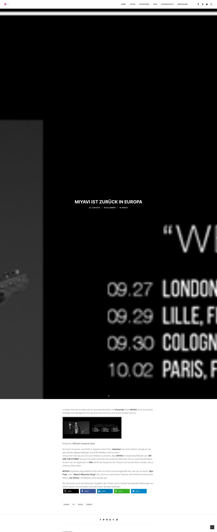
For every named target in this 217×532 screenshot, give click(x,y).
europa (66, 504)
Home (123, 4)
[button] (71, 491)
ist (74, 504)
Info (155, 4)
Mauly (125, 208)
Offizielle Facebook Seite (83, 443)
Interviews (144, 4)
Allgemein (111, 208)
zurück (89, 504)
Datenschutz (167, 4)
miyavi (80, 504)
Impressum (182, 4)
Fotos (132, 4)
